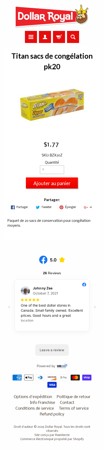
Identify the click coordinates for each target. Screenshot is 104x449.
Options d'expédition (33, 397)
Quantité (52, 163)
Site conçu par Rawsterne (52, 435)
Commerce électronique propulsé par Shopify (52, 439)
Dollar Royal (53, 427)
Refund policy (52, 414)
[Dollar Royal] (52, 16)
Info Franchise (42, 402)
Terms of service (74, 408)
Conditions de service (34, 408)
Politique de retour (73, 397)
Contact (67, 402)
